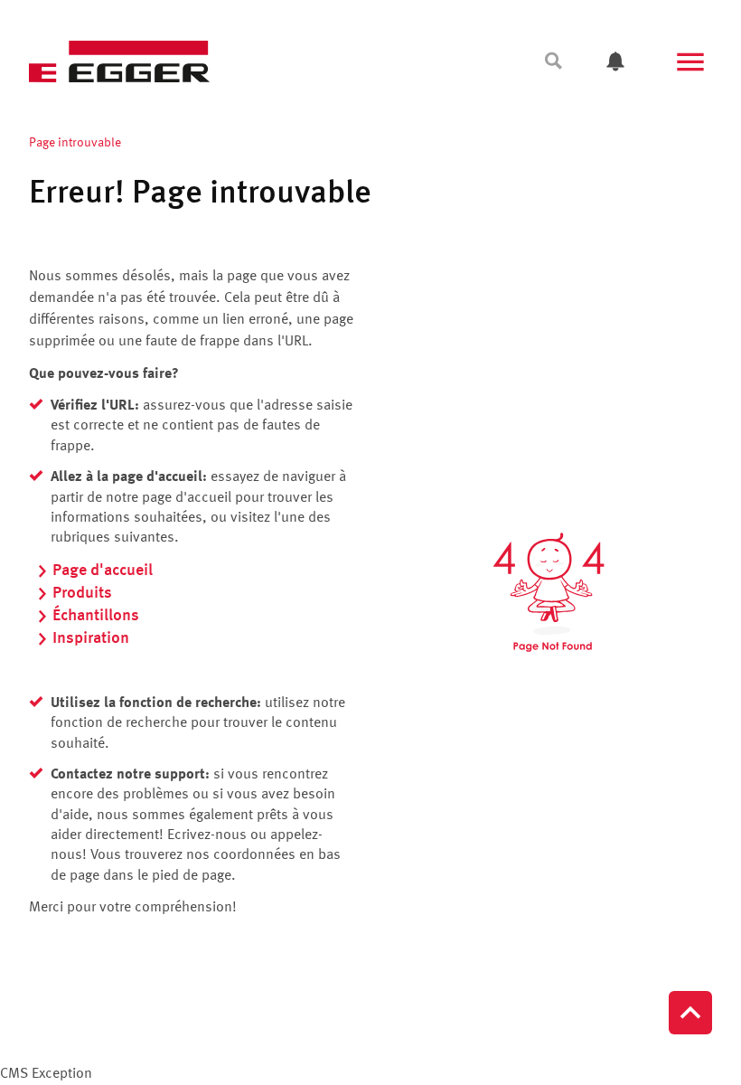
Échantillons (95, 616)
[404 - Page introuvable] (548, 592)
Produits (82, 593)
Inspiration (90, 638)
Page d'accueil (102, 570)
